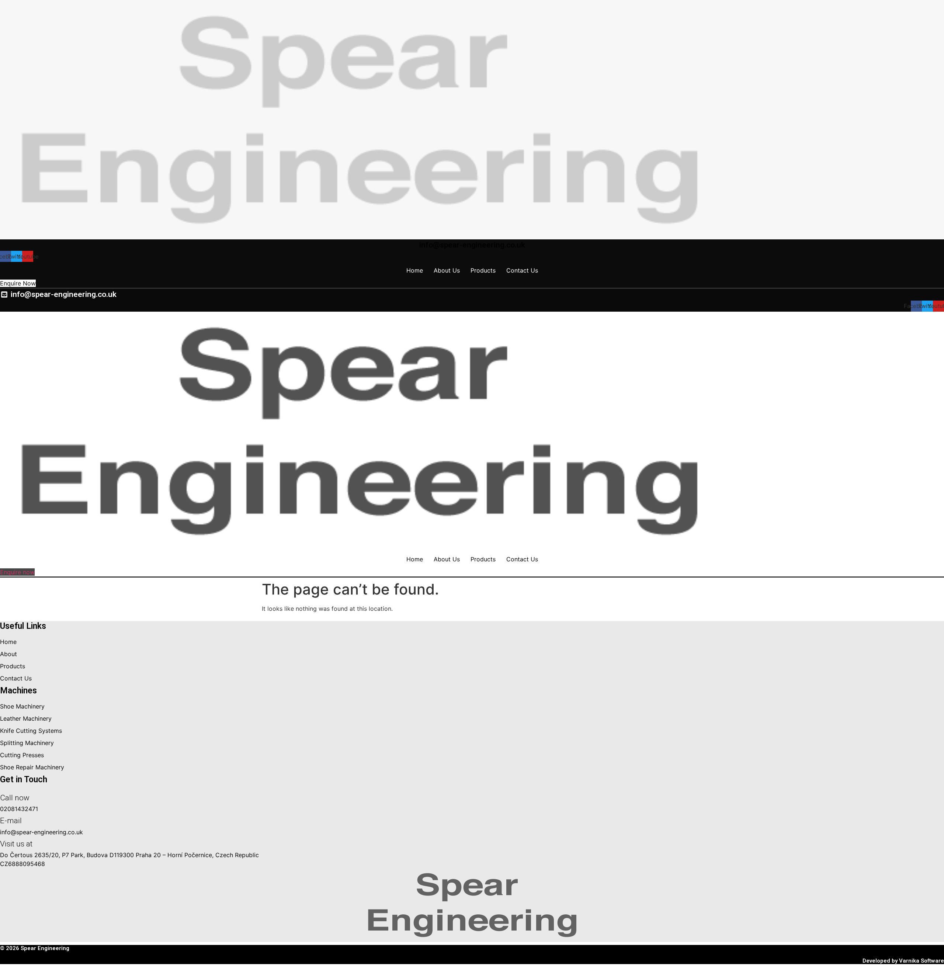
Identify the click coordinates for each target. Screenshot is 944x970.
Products (483, 270)
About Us (447, 270)
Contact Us (522, 270)
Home (414, 270)
